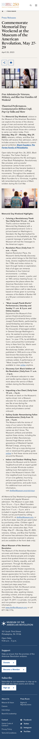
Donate (6, 663)
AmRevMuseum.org (25, 517)
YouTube (27, 731)
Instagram (28, 728)
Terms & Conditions (9, 733)
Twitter (26, 724)
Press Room (25, 699)
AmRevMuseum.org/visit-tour (22, 491)
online (23, 365)
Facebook (28, 720)
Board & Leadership (9, 714)
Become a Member (11, 670)
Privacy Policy (7, 729)
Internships (6, 710)
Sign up (6, 688)
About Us (5, 699)
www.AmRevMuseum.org (16, 608)
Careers (4, 706)
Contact (5, 720)
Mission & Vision (8, 703)
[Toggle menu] (36, 5)
